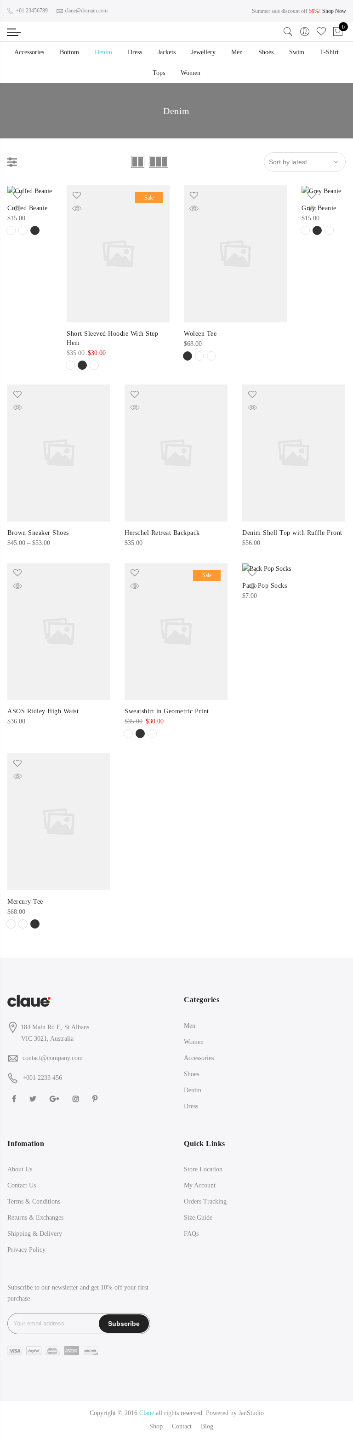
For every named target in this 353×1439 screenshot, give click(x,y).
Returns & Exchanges (35, 1217)
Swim (296, 52)
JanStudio (251, 1413)
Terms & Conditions (33, 1201)
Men (237, 52)
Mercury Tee (25, 901)
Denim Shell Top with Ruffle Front (292, 532)
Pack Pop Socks (264, 585)
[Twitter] (34, 1098)
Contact (182, 1426)
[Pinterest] (96, 1098)
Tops (159, 72)
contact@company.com (53, 1058)
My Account (200, 1185)
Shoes (265, 52)
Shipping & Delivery (34, 1233)
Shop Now (334, 11)
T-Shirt (329, 52)
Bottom (69, 52)
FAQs (191, 1233)
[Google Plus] (56, 1098)
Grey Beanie (319, 208)
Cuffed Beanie (27, 208)
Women (190, 72)
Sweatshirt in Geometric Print (167, 711)
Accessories (29, 52)
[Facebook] (15, 1098)
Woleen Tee (200, 333)
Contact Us (21, 1185)
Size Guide (198, 1217)
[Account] (304, 31)
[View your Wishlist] (321, 31)
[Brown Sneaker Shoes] (58, 453)
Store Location (203, 1169)
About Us (19, 1169)
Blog (207, 1426)
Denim (103, 52)
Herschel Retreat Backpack (162, 532)
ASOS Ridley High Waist (43, 711)
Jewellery (203, 52)
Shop (156, 1426)
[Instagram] (77, 1098)
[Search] (288, 31)
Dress (135, 52)
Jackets (167, 52)
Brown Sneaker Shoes (38, 532)
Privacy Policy (26, 1249)
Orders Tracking (205, 1201)
